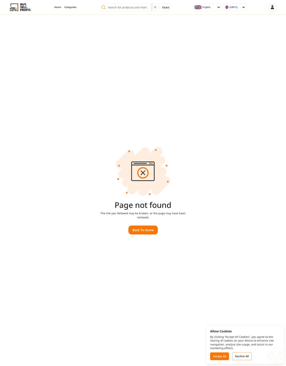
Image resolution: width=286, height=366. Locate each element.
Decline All (242, 356)
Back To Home (143, 230)
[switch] (157, 7)
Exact (165, 7)
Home (57, 7)
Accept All (219, 356)
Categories (70, 7)
